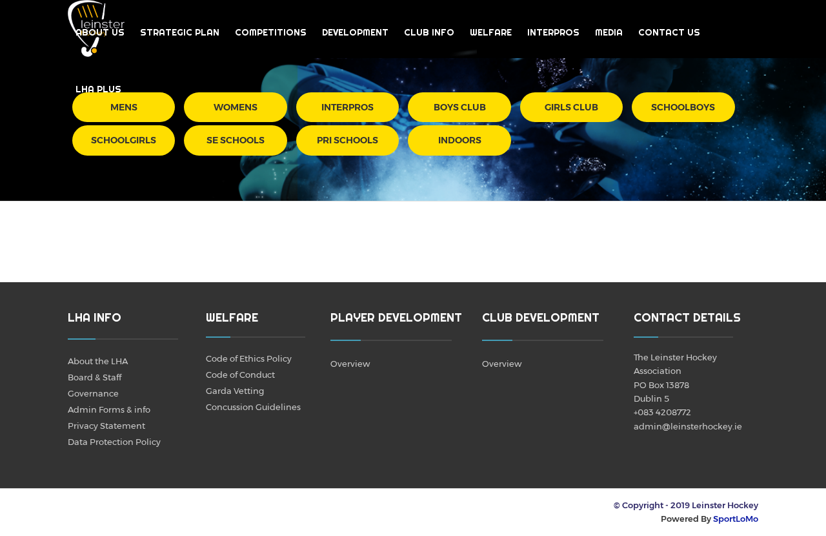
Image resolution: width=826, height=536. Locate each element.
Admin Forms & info (109, 409)
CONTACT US (669, 32)
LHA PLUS (98, 89)
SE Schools (235, 140)
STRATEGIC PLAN (179, 32)
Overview (350, 363)
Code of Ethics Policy (249, 358)
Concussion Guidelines (253, 407)
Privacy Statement (106, 425)
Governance (93, 393)
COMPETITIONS (271, 32)
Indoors (459, 140)
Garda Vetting (235, 391)
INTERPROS (553, 32)
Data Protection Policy (114, 442)
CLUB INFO (429, 32)
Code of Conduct (240, 374)
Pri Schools (347, 140)
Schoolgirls (123, 140)
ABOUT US (100, 32)
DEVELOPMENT (355, 32)
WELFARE (491, 32)
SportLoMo (735, 518)
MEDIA (609, 32)
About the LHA (98, 361)
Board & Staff (94, 377)
